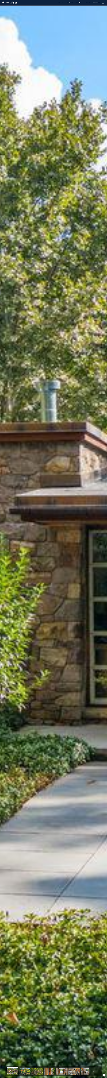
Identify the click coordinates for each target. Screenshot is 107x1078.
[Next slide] (97, 1071)
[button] (12, 1071)
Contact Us (87, 2)
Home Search (70, 2)
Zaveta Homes (79, 2)
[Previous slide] (93, 1071)
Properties (60, 2)
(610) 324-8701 (96, 2)
